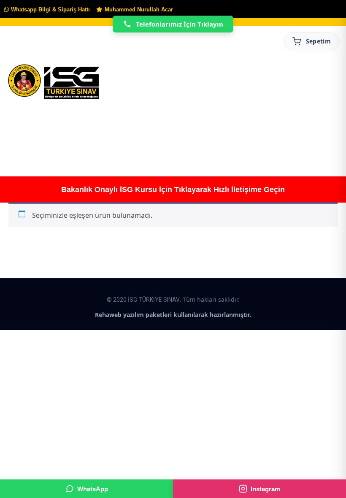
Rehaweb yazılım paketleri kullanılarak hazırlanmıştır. (173, 315)
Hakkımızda (69, 133)
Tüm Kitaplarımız (128, 133)
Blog (259, 133)
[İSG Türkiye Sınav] (53, 82)
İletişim (298, 133)
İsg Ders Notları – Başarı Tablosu (221, 133)
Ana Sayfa (21, 133)
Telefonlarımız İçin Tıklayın (179, 24)
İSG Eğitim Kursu (178, 133)
